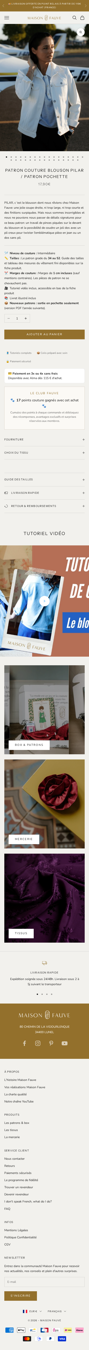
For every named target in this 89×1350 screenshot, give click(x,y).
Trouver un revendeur (18, 1187)
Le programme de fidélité (21, 1180)
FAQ (7, 1209)
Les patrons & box (16, 1123)
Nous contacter (14, 1159)
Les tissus (11, 1130)
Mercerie (24, 839)
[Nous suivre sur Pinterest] (51, 1043)
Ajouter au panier (45, 334)
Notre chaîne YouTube (18, 1101)
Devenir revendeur (16, 1194)
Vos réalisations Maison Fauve (24, 1087)
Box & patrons (29, 745)
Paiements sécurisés (18, 1173)
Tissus (21, 933)
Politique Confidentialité (20, 1237)
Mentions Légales (16, 1230)
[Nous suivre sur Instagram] (38, 1043)
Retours (9, 1166)
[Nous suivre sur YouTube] (64, 1043)
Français (55, 1311)
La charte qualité (15, 1094)
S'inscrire (21, 1296)
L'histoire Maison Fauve (20, 1080)
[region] (44, 973)
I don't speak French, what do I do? (28, 1201)
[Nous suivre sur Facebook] (24, 1043)
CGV (7, 1244)
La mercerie (12, 1137)
